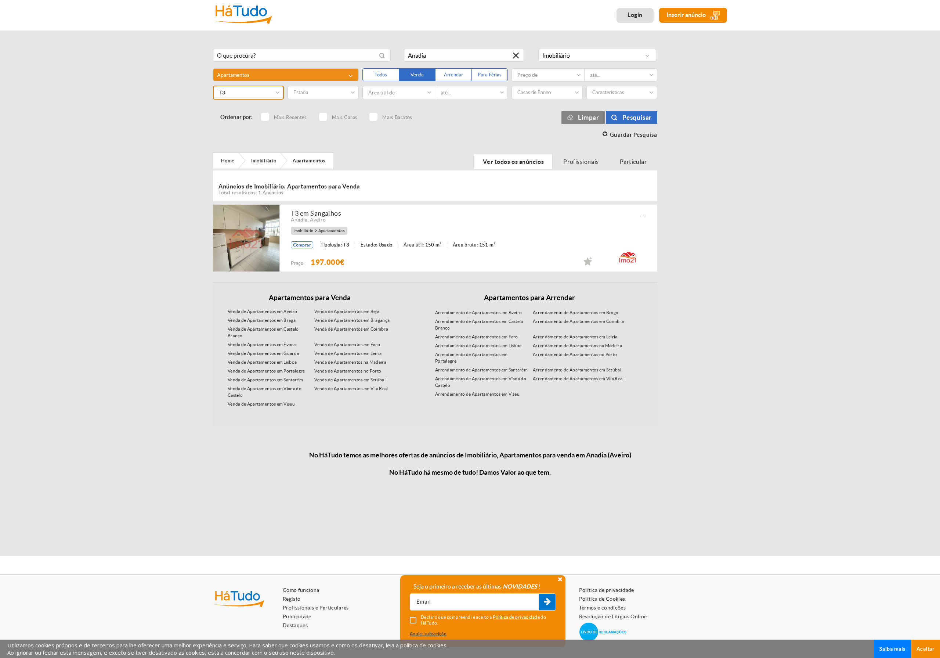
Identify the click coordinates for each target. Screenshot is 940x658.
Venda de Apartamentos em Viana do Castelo (264, 392)
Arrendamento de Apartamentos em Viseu (477, 394)
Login (635, 14)
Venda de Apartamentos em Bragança (352, 320)
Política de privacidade (606, 590)
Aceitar (925, 649)
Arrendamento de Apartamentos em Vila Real (578, 378)
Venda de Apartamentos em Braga (262, 320)
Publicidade (297, 616)
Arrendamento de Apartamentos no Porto (575, 354)
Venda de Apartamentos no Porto (347, 370)
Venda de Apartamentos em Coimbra (351, 329)
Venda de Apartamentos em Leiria (348, 353)
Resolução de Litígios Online (613, 616)
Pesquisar (637, 117)
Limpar (588, 117)
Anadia (299, 220)
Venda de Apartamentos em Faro (347, 344)
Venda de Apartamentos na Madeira (350, 362)
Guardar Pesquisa (633, 135)
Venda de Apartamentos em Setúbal (350, 379)
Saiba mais (892, 649)
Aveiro (318, 220)
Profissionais (581, 162)
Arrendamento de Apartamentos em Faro (476, 336)
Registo (291, 599)
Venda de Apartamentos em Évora (262, 344)
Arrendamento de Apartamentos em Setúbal (577, 369)
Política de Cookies (602, 599)
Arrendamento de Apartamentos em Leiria (575, 336)
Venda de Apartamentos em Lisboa (262, 362)
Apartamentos (331, 231)
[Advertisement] (697, 155)
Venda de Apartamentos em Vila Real (351, 388)
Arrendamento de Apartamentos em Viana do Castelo (480, 382)
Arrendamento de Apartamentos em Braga (575, 312)
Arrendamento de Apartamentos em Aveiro (478, 312)
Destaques (295, 625)
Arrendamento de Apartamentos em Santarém (481, 369)
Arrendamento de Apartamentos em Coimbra (578, 321)
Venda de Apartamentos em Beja (346, 311)
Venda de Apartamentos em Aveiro (262, 311)
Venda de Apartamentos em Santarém (265, 379)
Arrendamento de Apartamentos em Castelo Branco (479, 324)
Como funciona (301, 590)
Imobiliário (303, 231)
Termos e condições (602, 608)
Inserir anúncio (686, 14)
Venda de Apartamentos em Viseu (261, 404)
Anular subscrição (428, 633)
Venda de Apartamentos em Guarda (263, 353)
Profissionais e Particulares (316, 608)
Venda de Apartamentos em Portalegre (266, 370)
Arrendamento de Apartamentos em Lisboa (478, 345)
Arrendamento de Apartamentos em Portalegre (471, 357)
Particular (634, 162)
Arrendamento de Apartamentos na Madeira (577, 345)
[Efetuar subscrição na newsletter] (547, 602)
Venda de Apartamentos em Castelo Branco (263, 332)
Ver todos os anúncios (513, 162)
